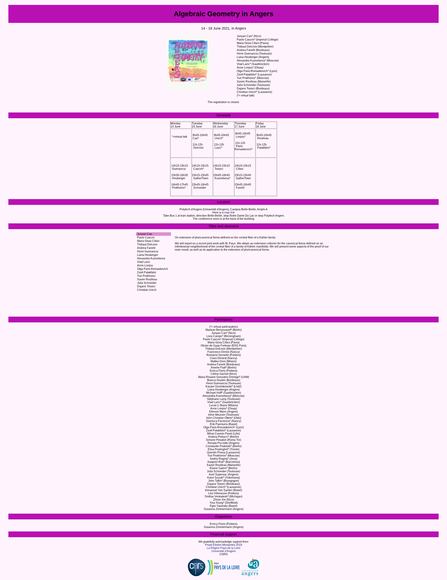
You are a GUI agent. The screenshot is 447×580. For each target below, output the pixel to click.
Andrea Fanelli (146, 247)
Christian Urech (146, 289)
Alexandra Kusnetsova (151, 258)
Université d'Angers (223, 551)
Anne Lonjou (145, 265)
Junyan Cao (144, 233)
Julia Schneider (146, 282)
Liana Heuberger (147, 254)
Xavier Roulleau (147, 279)
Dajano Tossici (146, 286)
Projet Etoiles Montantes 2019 (223, 544)
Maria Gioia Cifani (148, 240)
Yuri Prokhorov (146, 275)
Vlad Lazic (143, 261)
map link (229, 212)
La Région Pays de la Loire (223, 547)
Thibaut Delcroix (147, 244)
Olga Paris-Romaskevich (152, 268)
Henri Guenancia (147, 251)
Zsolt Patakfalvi (146, 272)
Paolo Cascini (146, 237)
